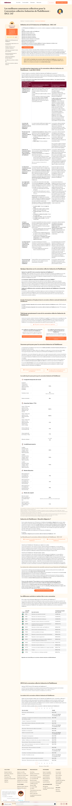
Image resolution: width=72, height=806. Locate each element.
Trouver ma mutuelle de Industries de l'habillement (32, 336)
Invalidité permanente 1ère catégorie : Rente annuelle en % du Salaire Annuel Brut (25, 450)
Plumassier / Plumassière (26, 749)
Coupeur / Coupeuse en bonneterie (29, 721)
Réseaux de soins (33, 791)
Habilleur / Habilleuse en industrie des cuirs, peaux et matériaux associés (35, 740)
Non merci (5, 800)
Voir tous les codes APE (27, 47)
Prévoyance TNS (7, 777)
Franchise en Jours (25, 393)
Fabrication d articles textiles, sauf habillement (40, 627)
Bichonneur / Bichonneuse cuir (28, 712)
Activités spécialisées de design (38, 632)
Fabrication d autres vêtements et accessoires (40, 621)
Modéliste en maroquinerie (27, 730)
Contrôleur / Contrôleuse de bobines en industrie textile (33, 752)
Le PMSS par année (34, 783)
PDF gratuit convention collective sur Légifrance (44, 324)
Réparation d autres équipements (38, 636)
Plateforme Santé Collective (22, 786)
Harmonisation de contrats (22, 778)
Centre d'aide (58, 773)
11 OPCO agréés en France (49, 689)
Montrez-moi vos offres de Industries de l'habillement (12, 32)
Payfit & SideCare (46, 775)
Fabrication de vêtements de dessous (39, 619)
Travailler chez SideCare (60, 780)
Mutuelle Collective (8, 772)
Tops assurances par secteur (35, 790)
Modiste (23, 714)
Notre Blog (32, 772)
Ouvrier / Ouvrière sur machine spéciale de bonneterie (32, 758)
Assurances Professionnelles (9, 778)
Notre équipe (58, 777)
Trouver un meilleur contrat (62, 2)
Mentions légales (59, 782)
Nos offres (18, 2)
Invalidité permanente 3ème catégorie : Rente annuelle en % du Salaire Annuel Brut (25, 464)
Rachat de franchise (25, 398)
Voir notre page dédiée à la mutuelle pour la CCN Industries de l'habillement (36, 530)
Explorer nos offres (21, 772)
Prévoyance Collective (8, 773)
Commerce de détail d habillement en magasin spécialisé (43, 647)
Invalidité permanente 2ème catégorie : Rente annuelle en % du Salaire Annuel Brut (25, 457)
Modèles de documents (34, 773)
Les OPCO (32, 788)
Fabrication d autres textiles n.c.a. (38, 645)
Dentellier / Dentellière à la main (28, 754)
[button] (6, 804)
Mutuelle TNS (7, 775)
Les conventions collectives (35, 777)
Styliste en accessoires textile (27, 732)
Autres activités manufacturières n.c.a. (39, 629)
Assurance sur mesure (21, 777)
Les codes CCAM (33, 786)
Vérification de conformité (22, 780)
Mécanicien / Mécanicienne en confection (30, 738)
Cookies (57, 785)
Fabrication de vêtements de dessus (39, 616)
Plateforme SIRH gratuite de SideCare (43, 590)
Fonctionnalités (25, 2)
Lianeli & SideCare (46, 782)
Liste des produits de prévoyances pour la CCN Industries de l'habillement (56, 370)
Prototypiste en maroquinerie (27, 735)
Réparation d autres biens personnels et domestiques (42, 634)
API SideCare (45, 786)
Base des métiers (33, 780)
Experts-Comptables (47, 772)
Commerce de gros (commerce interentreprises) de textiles (43, 642)
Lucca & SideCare (46, 777)
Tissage (33, 649)
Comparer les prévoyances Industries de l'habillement (33, 370)
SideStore (6, 782)
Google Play (58, 791)
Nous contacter (59, 775)
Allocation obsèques (25, 439)
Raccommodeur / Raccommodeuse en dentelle (31, 747)
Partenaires (32, 2)
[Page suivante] (52, 708)
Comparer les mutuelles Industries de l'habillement (33, 540)
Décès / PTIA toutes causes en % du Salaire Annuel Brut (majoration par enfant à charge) (26, 422)
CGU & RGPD (58, 783)
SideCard (6, 780)
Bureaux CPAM (33, 785)
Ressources (39, 2)
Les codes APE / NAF (34, 778)
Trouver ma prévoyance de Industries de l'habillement (56, 338)
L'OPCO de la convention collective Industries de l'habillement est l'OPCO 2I (36, 690)
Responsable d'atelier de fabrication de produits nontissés (33, 723)
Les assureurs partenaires (35, 782)
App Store (58, 789)
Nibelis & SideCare (46, 778)
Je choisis (13, 800)
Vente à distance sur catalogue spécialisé (39, 652)
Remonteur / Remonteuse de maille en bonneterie (31, 728)
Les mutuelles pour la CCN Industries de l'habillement (56, 540)
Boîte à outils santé (33, 793)
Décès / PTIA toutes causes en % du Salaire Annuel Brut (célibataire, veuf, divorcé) (26, 409)
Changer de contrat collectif (22, 775)
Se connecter (51, 2)
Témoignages (58, 778)
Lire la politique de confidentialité (7, 796)
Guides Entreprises (33, 775)
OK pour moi (20, 800)
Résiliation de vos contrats (22, 782)
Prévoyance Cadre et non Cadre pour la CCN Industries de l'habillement (40, 351)
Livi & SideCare (46, 780)
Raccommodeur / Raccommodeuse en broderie (31, 742)
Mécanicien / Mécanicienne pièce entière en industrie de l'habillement (35, 760)
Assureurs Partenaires (47, 773)
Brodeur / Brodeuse (26, 725)
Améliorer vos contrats (21, 773)
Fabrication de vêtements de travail (38, 614)
